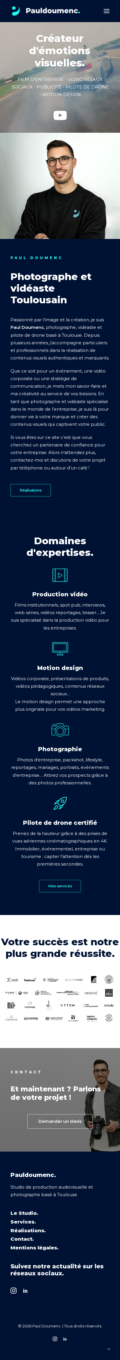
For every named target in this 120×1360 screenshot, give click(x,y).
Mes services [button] (60, 886)
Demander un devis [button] (59, 1121)
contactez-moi (26, 460)
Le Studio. (24, 1213)
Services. (23, 1222)
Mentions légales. (34, 1248)
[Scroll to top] (109, 1348)
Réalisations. (28, 1230)
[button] (106, 11)
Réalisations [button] (30, 490)
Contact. (22, 1239)
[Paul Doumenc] (46, 11)
